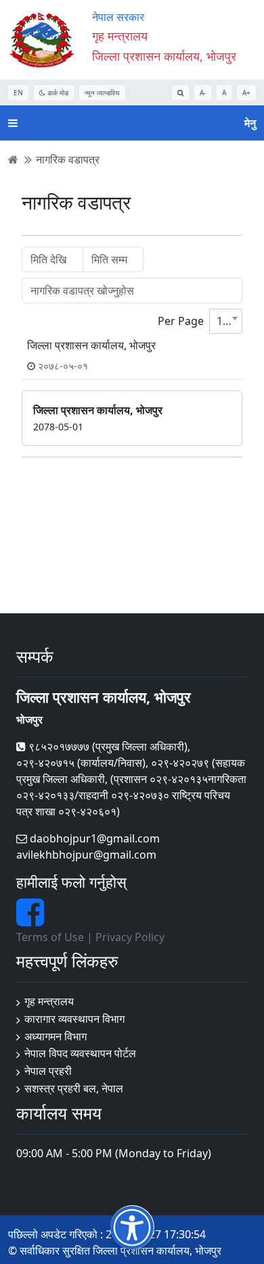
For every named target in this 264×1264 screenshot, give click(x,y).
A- (203, 92)
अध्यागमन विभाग (55, 1036)
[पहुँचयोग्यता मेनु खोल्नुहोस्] (132, 1227)
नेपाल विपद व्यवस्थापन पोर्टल (80, 1053)
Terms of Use (50, 937)
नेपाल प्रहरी (48, 1070)
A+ (246, 92)
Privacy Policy (129, 937)
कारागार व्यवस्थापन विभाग (74, 1018)
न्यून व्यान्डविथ (102, 92)
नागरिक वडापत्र (68, 159)
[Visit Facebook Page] (30, 920)
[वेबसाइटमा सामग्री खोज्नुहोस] (180, 92)
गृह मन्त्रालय (49, 1001)
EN (18, 92)
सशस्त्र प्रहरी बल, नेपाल (73, 1088)
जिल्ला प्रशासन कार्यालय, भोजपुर (164, 56)
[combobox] (225, 321)
